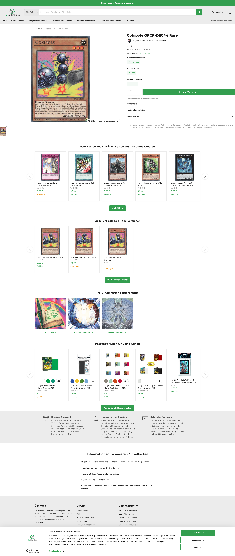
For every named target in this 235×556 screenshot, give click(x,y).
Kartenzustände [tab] (101, 461)
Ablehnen (198, 547)
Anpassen (196, 540)
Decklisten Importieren (221, 20)
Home (37, 29)
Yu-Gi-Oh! (40, 188)
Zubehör (130, 20)
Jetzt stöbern (117, 208)
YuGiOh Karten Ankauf (86, 518)
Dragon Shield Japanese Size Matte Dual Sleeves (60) (116, 386)
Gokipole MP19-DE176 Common (114, 258)
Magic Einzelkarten (38, 20)
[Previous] (30, 176)
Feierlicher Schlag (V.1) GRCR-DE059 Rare (47, 184)
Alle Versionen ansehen (117, 279)
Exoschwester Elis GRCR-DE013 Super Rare (115, 184)
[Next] (205, 176)
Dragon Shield (42, 391)
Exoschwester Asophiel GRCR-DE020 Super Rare (182, 184)
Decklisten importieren (86, 525)
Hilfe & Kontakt (83, 510)
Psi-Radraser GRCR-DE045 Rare (150, 184)
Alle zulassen (198, 533)
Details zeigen (55, 551)
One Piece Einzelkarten (110, 20)
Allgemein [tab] (85, 461)
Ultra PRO (74, 391)
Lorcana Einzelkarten (85, 20)
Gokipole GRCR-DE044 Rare (50, 257)
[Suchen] (199, 12)
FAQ (79, 514)
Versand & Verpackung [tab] (138, 461)
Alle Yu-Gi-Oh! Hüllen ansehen (117, 408)
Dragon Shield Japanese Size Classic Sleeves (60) (150, 386)
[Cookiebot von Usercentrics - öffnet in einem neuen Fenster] (32, 551)
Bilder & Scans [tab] (118, 461)
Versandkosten (144, 49)
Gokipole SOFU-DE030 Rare (83, 257)
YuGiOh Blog (82, 521)
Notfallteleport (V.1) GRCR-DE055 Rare (82, 184)
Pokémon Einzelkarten (62, 20)
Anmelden (219, 12)
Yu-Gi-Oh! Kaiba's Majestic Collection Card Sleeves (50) (183, 381)
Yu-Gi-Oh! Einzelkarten (13, 20)
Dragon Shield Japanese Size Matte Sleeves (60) (49, 386)
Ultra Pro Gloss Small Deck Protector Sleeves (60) (82, 386)
